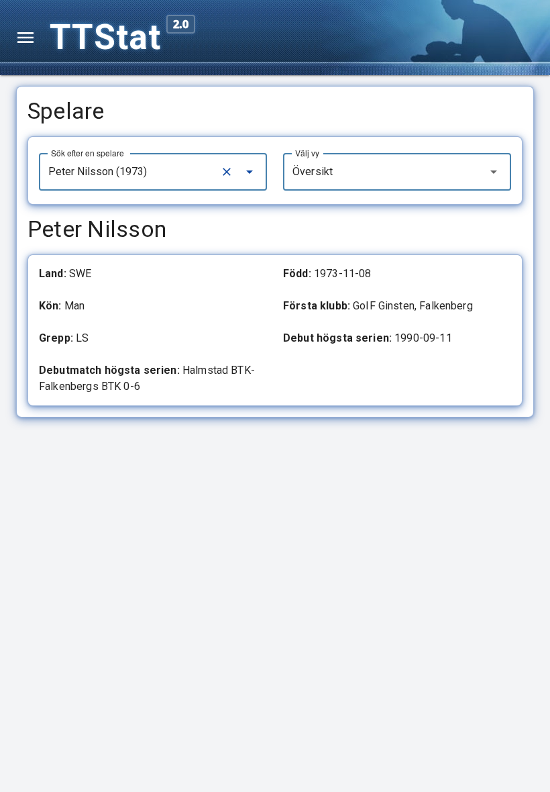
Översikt (312, 171)
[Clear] (226, 172)
